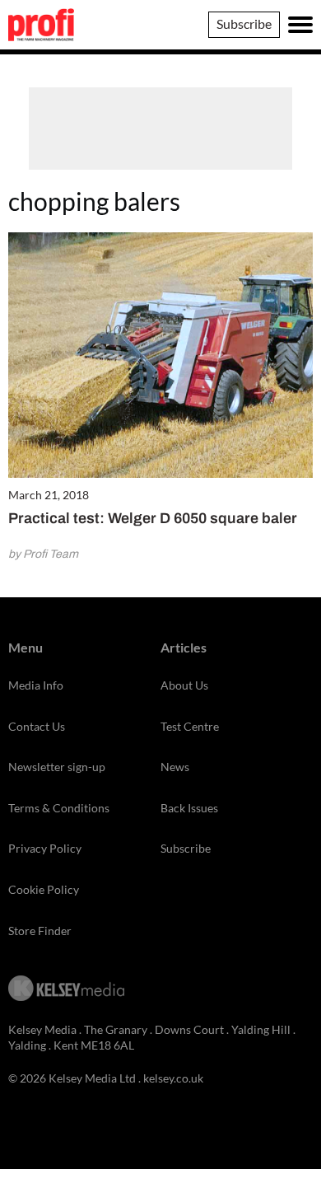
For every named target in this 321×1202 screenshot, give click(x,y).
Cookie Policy (43, 889)
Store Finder (40, 931)
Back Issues (189, 808)
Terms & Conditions (58, 808)
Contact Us (36, 726)
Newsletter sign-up (56, 767)
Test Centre (189, 726)
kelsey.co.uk (173, 1078)
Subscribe (244, 23)
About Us (184, 685)
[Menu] (300, 24)
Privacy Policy (44, 848)
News (174, 767)
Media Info (35, 685)
